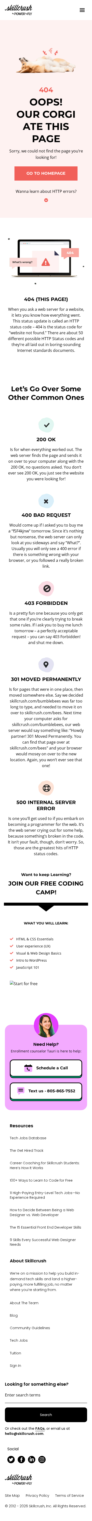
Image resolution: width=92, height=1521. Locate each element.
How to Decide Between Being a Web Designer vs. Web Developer (42, 1212)
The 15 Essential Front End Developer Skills (45, 1227)
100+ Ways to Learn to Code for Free (41, 1180)
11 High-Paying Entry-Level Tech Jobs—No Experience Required (45, 1195)
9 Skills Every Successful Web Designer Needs (43, 1242)
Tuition (15, 1353)
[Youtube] (52, 1459)
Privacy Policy (37, 1495)
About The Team (24, 1303)
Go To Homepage (46, 173)
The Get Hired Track (26, 1150)
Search (46, 1414)
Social (13, 1449)
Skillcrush (18, 9)
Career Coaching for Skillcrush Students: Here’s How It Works (45, 1165)
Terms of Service (69, 1495)
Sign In (15, 1365)
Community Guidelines (30, 1327)
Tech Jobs (19, 1340)
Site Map (12, 1495)
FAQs (40, 1428)
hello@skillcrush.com (24, 1433)
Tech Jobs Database (28, 1138)
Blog (14, 1315)
